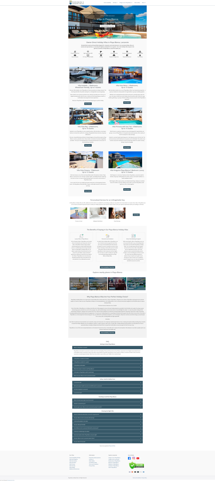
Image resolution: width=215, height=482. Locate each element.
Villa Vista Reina (72, 462)
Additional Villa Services (74, 469)
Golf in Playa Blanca (113, 467)
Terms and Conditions (93, 464)
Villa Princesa (72, 464)
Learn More (136, 214)
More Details (88, 103)
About (143, 2)
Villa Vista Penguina (73, 459)
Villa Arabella (72, 467)
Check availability (107, 2)
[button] (107, 347)
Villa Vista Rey (72, 465)
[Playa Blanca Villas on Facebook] (129, 458)
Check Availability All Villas (74, 457)
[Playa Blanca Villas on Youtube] (138, 458)
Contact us (91, 459)
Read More (73, 288)
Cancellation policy (93, 462)
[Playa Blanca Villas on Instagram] (133, 458)
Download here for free (10, 480)
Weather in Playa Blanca (114, 464)
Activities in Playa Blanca (114, 465)
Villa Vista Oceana (73, 461)
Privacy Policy (92, 465)
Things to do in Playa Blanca (125, 2)
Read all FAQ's (112, 446)
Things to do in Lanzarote (114, 459)
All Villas (115, 2)
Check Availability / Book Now (107, 26)
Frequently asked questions (95, 457)
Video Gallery (137, 2)
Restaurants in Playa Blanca (114, 461)
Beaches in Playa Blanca (114, 462)
